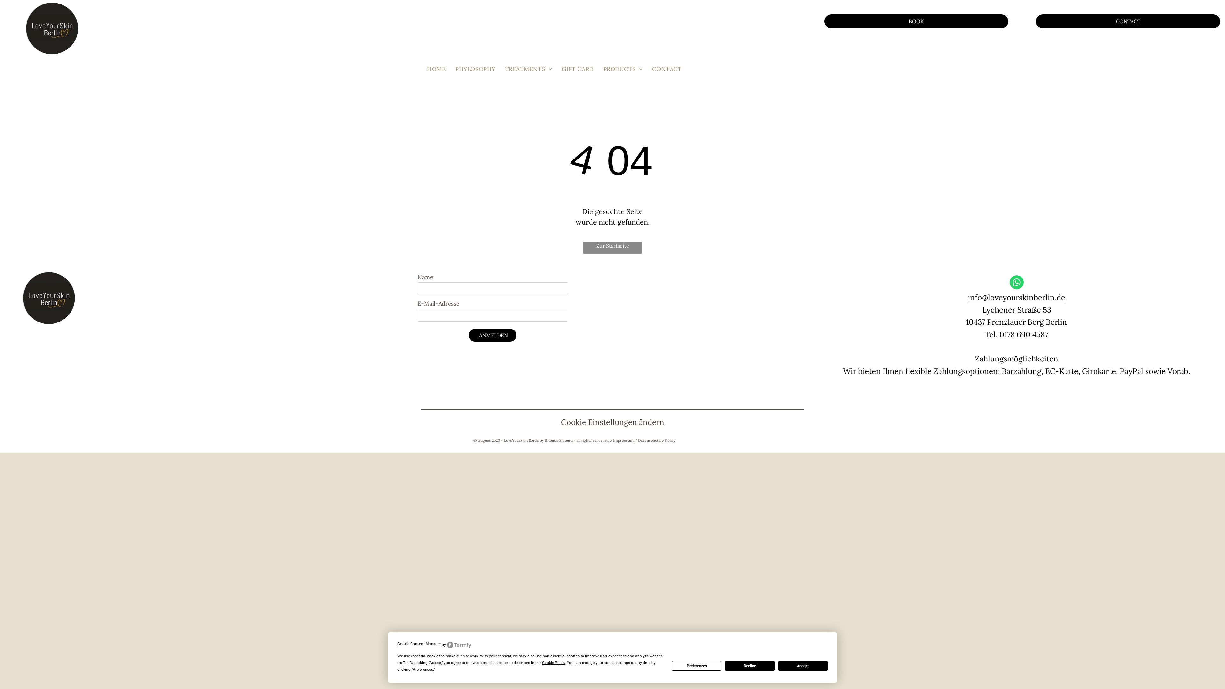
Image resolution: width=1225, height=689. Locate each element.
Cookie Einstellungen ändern (612, 422)
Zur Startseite (612, 245)
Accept (803, 666)
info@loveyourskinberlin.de (1016, 297)
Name (425, 277)
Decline (750, 666)
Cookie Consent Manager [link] (419, 644)
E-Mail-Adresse (438, 303)
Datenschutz (649, 440)
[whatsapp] (1017, 283)
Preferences (697, 666)
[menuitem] (436, 69)
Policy (670, 440)
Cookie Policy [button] (553, 663)
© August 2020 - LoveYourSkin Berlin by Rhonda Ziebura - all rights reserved (541, 440)
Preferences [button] (423, 669)
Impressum (623, 440)
